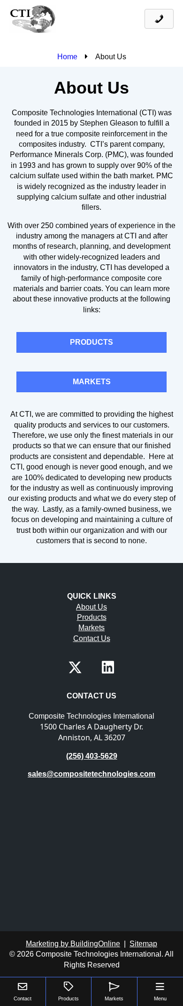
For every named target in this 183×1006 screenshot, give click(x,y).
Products (92, 617)
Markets (91, 628)
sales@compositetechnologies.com (91, 774)
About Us (91, 607)
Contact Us (91, 638)
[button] (75, 667)
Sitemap (143, 944)
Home (67, 57)
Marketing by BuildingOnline (73, 944)
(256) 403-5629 (91, 756)
